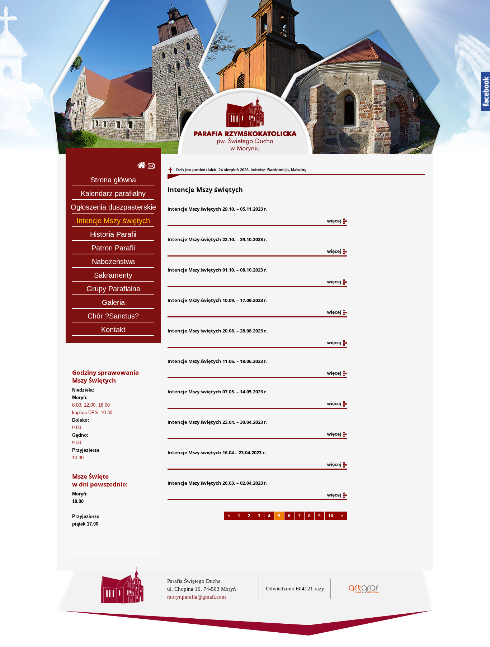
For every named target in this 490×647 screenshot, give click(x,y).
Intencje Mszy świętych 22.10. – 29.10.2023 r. (218, 239)
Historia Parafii (113, 234)
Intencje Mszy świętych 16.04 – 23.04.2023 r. (217, 452)
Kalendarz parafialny (113, 193)
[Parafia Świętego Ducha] (141, 167)
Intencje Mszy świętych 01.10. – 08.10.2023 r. (218, 270)
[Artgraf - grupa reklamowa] (363, 592)
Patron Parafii (113, 248)
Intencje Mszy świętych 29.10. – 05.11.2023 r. (218, 209)
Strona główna (113, 180)
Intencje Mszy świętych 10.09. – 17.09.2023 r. (218, 300)
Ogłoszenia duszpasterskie (113, 207)
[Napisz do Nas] (151, 167)
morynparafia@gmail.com (196, 597)
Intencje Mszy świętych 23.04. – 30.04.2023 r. (218, 422)
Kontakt (113, 330)
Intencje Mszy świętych (113, 221)
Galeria (113, 302)
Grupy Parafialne (113, 289)
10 (330, 515)
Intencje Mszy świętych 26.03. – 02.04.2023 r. (218, 483)
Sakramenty (113, 275)
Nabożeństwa (113, 261)
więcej (334, 221)
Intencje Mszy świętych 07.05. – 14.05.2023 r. (218, 391)
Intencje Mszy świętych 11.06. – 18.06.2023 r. (218, 361)
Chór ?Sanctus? (113, 316)
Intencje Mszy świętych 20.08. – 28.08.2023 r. (218, 330)
